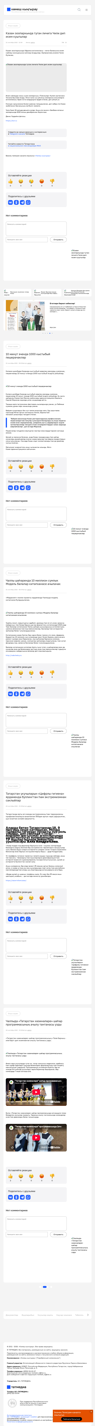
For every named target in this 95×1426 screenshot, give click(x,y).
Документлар (12, 1315)
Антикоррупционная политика (19, 1415)
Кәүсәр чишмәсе (64, 1315)
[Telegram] (22, 202)
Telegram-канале (17, 134)
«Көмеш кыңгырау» (43, 156)
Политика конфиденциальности (20, 1422)
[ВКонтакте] (10, 202)
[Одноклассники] (16, 202)
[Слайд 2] (45, 333)
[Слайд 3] (47, 333)
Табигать (79, 1315)
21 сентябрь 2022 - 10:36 (14, 42)
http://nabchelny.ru (14, 655)
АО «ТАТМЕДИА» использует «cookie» (22, 1417)
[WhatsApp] (28, 202)
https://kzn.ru (11, 121)
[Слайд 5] (52, 333)
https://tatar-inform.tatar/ (16, 880)
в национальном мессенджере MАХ (24, 146)
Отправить (58, 239)
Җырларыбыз (28, 1315)
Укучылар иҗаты (45, 1315)
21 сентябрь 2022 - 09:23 (14, 363)
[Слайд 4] (49, 333)
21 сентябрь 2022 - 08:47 (14, 589)
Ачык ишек (13, 25)
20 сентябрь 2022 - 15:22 (14, 1030)
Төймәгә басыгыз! (71, 1419)
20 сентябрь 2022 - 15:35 (14, 806)
